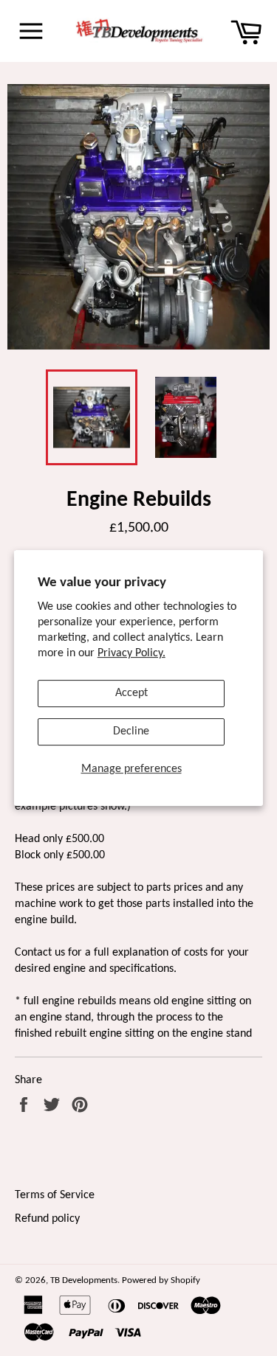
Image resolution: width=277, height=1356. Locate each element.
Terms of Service (55, 1195)
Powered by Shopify (161, 1280)
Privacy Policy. (131, 653)
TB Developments (83, 1280)
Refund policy (47, 1219)
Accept (131, 693)
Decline (131, 731)
